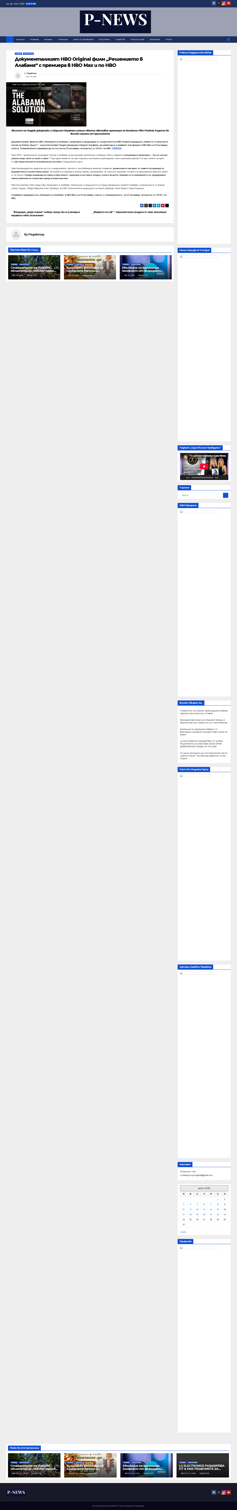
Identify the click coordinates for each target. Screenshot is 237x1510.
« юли (183, 1232)
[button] (224, 39)
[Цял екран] (225, 477)
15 (218, 1209)
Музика (48, 39)
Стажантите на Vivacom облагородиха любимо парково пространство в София (34, 271)
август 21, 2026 (132, 1473)
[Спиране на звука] (221, 477)
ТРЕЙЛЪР (117, 148)
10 (184, 1209)
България (104, 39)
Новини (34, 39)
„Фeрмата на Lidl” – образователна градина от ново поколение (130, 212)
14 (211, 1209)
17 (184, 1214)
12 (197, 1209)
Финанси (155, 39)
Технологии (137, 39)
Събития (120, 39)
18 (190, 1214)
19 (197, 1214)
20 (204, 1214)
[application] (204, 466)
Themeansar (139, 1506)
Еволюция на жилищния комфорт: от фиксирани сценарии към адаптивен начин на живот (203, 732)
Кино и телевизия (83, 39)
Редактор (31, 73)
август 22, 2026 (20, 1473)
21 (211, 1214)
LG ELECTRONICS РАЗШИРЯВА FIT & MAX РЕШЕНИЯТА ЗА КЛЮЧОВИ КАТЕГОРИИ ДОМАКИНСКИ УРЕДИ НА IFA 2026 (201, 744)
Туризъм (63, 39)
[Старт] (183, 477)
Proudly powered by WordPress (105, 1506)
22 (218, 1214)
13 (204, 1209)
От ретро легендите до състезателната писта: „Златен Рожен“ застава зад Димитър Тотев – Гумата (204, 756)
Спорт (168, 39)
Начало (20, 39)
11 (190, 1209)
